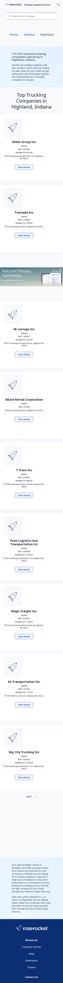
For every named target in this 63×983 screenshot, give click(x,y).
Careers (31, 967)
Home (14, 34)
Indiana (29, 34)
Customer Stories (31, 947)
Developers (31, 960)
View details (24, 167)
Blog (31, 953)
